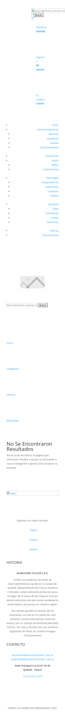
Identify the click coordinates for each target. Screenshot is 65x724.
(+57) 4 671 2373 (32, 676)
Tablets (54, 195)
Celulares (53, 191)
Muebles (54, 204)
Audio (55, 160)
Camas (55, 217)
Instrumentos (51, 169)
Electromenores (49, 147)
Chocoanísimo (50, 235)
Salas (56, 208)
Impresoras (52, 186)
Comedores (52, 213)
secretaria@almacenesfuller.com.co (32, 655)
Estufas (54, 143)
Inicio (55, 125)
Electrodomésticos (48, 129)
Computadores (50, 182)
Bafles (55, 165)
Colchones (53, 222)
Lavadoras (53, 138)
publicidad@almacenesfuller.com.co (32, 659)
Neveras (54, 134)
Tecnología (52, 177)
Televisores (52, 156)
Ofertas (54, 230)
